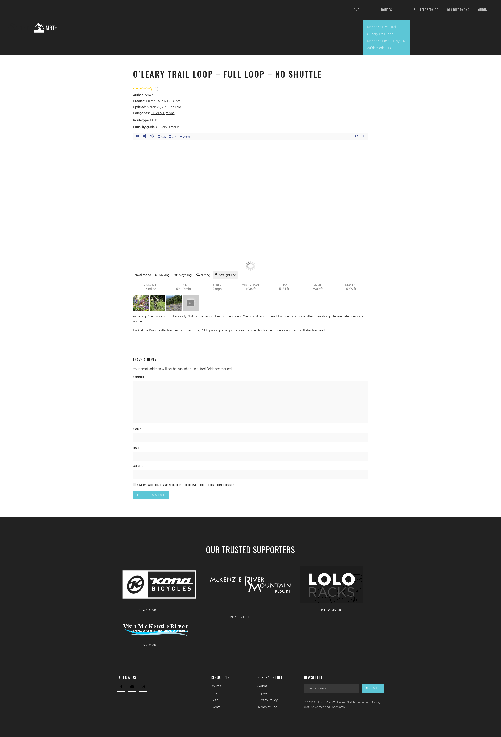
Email (137, 448)
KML (163, 136)
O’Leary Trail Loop (380, 34)
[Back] (137, 136)
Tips (214, 693)
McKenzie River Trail (382, 27)
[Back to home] (35, 27)
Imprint (262, 693)
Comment (138, 377)
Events (216, 707)
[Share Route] (144, 136)
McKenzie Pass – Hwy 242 (386, 41)
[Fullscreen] (364, 136)
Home (355, 9)
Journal (483, 9)
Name (137, 429)
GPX (174, 136)
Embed (186, 136)
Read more (149, 610)
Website (138, 466)
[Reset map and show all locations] (356, 136)
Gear (214, 700)
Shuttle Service (426, 9)
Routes (216, 686)
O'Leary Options (163, 113)
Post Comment (151, 495)
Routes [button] (386, 9)
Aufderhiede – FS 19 (381, 48)
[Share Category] (152, 136)
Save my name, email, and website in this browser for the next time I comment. (186, 485)
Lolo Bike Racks (457, 9)
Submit (372, 688)
